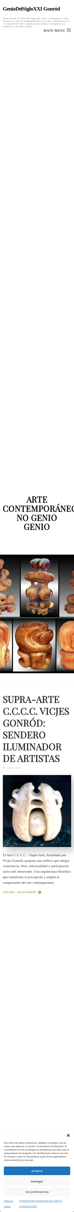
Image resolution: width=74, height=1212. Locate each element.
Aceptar (37, 1171)
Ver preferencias (37, 1192)
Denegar (37, 1181)
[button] (68, 1135)
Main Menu (54, 30)
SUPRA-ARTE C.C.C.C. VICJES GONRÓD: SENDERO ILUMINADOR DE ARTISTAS (36, 728)
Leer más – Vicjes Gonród (19, 892)
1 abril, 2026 (14, 768)
